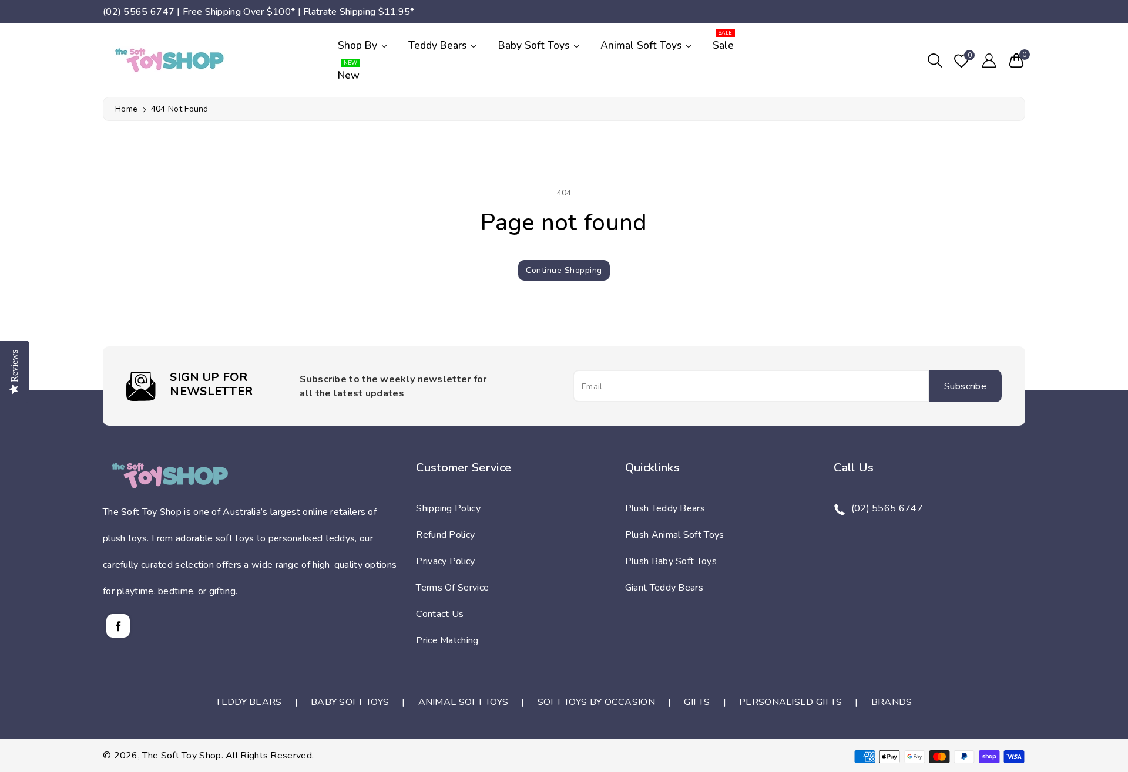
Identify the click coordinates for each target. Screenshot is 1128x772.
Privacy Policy (445, 561)
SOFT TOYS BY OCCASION (596, 702)
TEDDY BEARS (248, 702)
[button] (935, 60)
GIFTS (697, 702)
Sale (723, 41)
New (349, 71)
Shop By (359, 45)
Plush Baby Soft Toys (671, 561)
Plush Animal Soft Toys (674, 534)
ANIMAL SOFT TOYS (463, 702)
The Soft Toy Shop (181, 755)
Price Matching (447, 640)
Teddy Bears (438, 45)
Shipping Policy (448, 508)
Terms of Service (452, 587)
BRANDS (891, 702)
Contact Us (440, 614)
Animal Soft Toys (642, 45)
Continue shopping (564, 270)
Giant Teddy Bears (664, 587)
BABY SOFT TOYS (350, 702)
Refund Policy (445, 534)
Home (126, 108)
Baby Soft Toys (535, 45)
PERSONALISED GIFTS (790, 702)
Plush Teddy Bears (665, 508)
